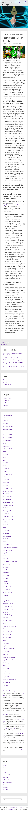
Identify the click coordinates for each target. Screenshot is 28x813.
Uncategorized (7, 405)
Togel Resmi (6, 682)
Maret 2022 (6, 772)
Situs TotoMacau (7, 629)
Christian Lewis (17, 43)
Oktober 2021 (6, 780)
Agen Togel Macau (8, 516)
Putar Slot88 (6, 575)
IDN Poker (5, 612)
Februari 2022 (6, 775)
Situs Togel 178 (7, 637)
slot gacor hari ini (7, 429)
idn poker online (7, 586)
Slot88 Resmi (6, 564)
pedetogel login (7, 474)
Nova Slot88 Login (8, 491)
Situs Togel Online (8, 519)
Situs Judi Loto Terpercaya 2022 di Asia (13, 366)
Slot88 (4, 457)
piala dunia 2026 (7, 449)
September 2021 (7, 782)
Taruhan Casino (7, 398)
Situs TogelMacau (7, 634)
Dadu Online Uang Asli (9, 728)
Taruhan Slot (8, 336)
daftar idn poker (7, 544)
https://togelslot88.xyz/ (9, 657)
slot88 (4, 460)
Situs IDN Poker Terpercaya (14, 749)
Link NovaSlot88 (7, 496)
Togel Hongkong (7, 620)
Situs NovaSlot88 (7, 499)
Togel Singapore (7, 415)
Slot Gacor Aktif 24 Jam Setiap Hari (12, 360)
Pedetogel (5, 418)
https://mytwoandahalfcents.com (12, 205)
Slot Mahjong (6, 567)
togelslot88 (6, 446)
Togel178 (5, 463)
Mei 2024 (5, 765)
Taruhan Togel (7, 403)
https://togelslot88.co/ (9, 660)
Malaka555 (5, 522)
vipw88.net (6, 533)
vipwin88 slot (6, 539)
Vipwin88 (5, 454)
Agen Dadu (6, 595)
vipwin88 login (7, 508)
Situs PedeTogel (7, 632)
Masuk (4, 380)
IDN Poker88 (6, 589)
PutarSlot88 (6, 570)
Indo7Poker (6, 584)
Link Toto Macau (7, 550)
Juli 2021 (5, 784)
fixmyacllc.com (7, 536)
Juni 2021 (5, 787)
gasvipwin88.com (7, 440)
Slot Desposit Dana (8, 510)
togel (4, 541)
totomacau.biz (7, 432)
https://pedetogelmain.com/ (10, 547)
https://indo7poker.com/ (9, 626)
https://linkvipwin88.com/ (10, 553)
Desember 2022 (7, 770)
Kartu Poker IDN (7, 606)
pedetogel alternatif (8, 648)
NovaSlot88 (6, 494)
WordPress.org (7, 384)
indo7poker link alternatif (10, 561)
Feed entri (5, 382)
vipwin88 (5, 443)
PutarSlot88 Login (8, 505)
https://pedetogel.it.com (9, 601)
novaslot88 (6, 468)
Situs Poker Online (8, 426)
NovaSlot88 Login (8, 502)
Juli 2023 (5, 767)
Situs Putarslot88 (7, 435)
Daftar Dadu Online (8, 603)
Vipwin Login (6, 662)
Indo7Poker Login (8, 609)
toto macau (6, 471)
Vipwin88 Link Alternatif (9, 679)
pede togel (6, 643)
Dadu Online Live (7, 592)
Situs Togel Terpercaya (9, 691)
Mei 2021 (5, 789)
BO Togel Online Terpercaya (10, 357)
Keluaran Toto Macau (8, 598)
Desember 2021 (7, 777)
